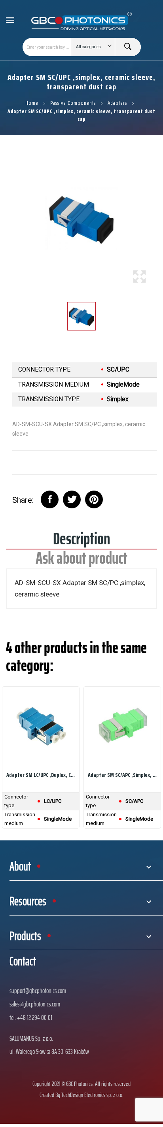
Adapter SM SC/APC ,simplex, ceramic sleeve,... (122, 774)
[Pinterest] (94, 499)
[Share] (50, 499)
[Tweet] (72, 499)
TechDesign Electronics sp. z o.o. (92, 1095)
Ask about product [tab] (81, 560)
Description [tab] (81, 541)
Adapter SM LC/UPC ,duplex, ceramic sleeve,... (40, 774)
